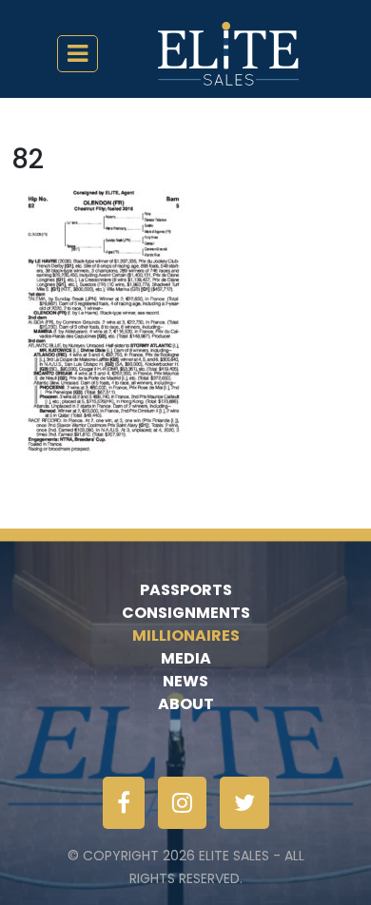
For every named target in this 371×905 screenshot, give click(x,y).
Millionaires (186, 635)
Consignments (186, 613)
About (186, 704)
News (185, 681)
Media (186, 658)
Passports (186, 590)
